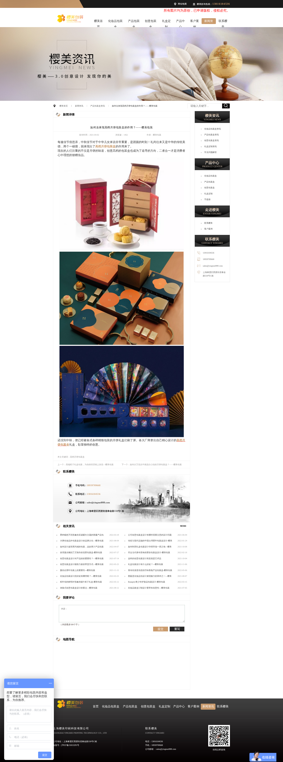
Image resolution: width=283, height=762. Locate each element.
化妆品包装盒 (115, 21)
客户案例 (194, 21)
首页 (96, 706)
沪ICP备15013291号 (70, 745)
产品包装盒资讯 (97, 106)
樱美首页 (98, 21)
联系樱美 (223, 21)
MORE (183, 526)
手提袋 (207, 199)
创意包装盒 (150, 21)
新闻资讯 (208, 21)
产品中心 (180, 21)
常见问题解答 (210, 152)
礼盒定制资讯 (210, 146)
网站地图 (182, 4)
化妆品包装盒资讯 (212, 129)
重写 (177, 629)
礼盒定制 (166, 21)
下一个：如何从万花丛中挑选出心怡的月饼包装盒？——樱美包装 (152, 464)
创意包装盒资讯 (211, 140)
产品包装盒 (134, 21)
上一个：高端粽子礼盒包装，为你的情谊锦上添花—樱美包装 (86, 464)
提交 (160, 629)
